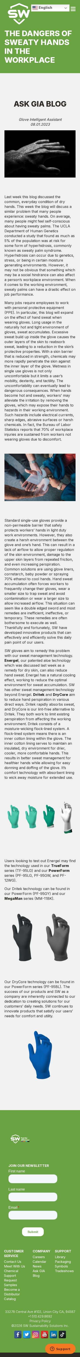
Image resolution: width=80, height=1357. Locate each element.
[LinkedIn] (53, 1334)
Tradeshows (64, 1271)
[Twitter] (27, 1334)
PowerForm (59, 870)
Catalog (10, 1299)
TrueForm (60, 865)
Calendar (39, 1261)
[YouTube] (44, 1334)
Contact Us (12, 1261)
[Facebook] (18, 1334)
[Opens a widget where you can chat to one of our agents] (60, 1349)
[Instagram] (36, 1334)
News (37, 1266)
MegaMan (13, 898)
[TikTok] (62, 1334)
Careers (39, 1257)
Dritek (38, 694)
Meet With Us (14, 1266)
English (45, 7)
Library (60, 1257)
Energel (11, 660)
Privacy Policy (40, 1321)
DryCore (60, 694)
